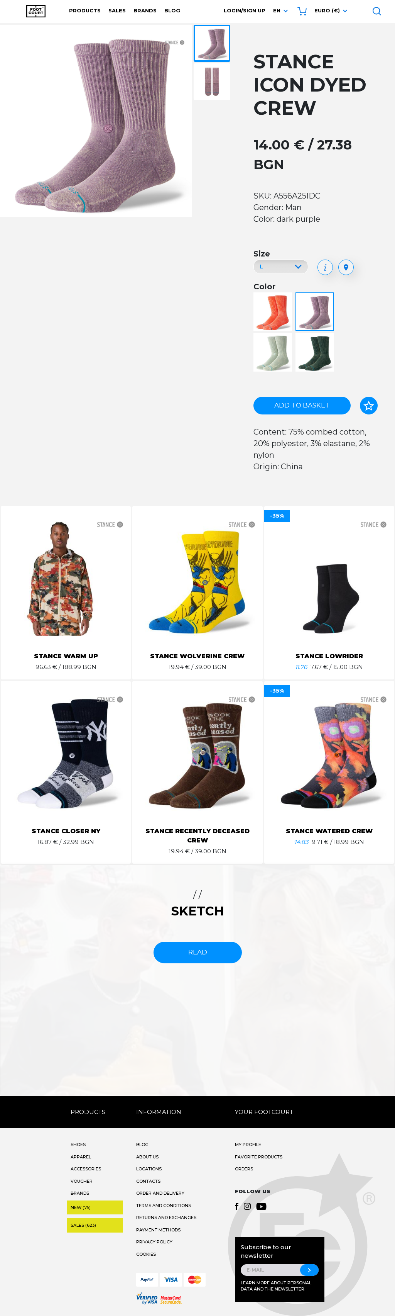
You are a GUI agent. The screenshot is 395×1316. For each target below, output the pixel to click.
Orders (244, 1169)
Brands (145, 10)
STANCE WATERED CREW (329, 831)
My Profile (248, 1144)
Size (261, 253)
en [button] (276, 10)
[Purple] (315, 312)
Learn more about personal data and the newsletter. (276, 1286)
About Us (147, 1157)
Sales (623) (83, 1225)
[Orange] (273, 312)
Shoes (78, 1144)
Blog (172, 10)
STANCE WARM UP (66, 656)
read (197, 952)
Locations (149, 1169)
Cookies (146, 1254)
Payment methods (158, 1230)
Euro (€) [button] (327, 10)
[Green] (273, 353)
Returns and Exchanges (166, 1217)
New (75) (81, 1207)
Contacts (148, 1181)
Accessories (86, 1169)
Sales (117, 10)
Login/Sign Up (244, 10)
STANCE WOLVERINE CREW (197, 656)
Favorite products (258, 1157)
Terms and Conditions (163, 1205)
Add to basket (302, 405)
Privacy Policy (154, 1242)
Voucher (82, 1181)
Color (264, 286)
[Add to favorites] (369, 405)
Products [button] (85, 10)
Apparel (81, 1157)
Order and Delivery (160, 1193)
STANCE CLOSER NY (66, 831)
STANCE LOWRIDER (329, 656)
